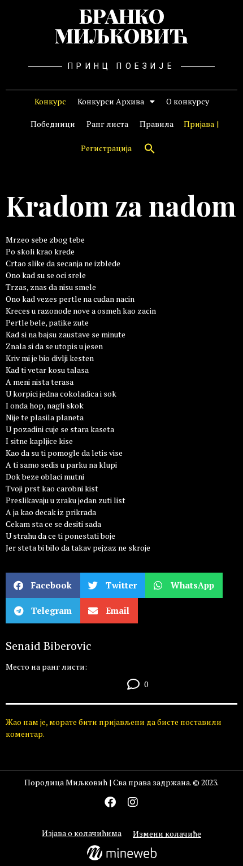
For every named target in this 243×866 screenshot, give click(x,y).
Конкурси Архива (110, 101)
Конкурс (50, 101)
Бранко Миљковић (121, 25)
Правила (156, 123)
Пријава (199, 123)
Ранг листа (107, 123)
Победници (53, 123)
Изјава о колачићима (82, 833)
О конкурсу (187, 101)
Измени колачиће (167, 833)
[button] (150, 148)
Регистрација (106, 148)
